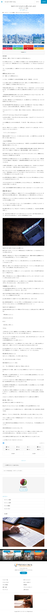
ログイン (38, 1)
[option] (8, 555)
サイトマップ (5, 589)
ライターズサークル (10, 1)
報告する (42, 443)
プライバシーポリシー (28, 587)
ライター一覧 (5, 579)
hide (25, 52)
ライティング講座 (7, 499)
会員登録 (44, 1)
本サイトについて (27, 579)
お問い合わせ (26, 589)
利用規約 (25, 584)
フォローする (24, 489)
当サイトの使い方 (27, 582)
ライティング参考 (7, 502)
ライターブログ (7, 508)
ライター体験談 (25, 8)
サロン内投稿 (5, 584)
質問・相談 (5, 587)
